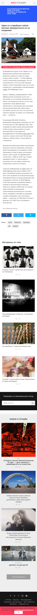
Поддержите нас (24, 604)
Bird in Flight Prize (29, 602)
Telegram (24, 67)
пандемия (15, 226)
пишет (5, 89)
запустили (26, 134)
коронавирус (26, 222)
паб (9, 226)
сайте (24, 169)
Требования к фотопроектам (13, 602)
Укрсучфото (13, 604)
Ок (18, 612)
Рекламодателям (26, 599)
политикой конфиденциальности (24, 610)
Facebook (16, 67)
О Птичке (8, 599)
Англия (10, 222)
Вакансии (16, 599)
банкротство (18, 222)
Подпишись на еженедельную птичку (18, 396)
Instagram (31, 67)
